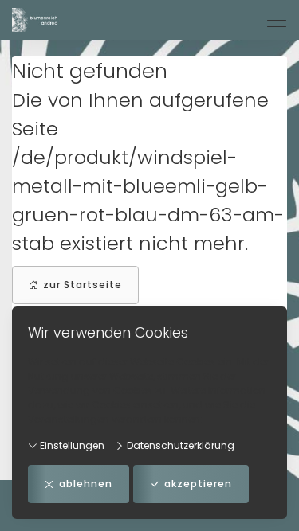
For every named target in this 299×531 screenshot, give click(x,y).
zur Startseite (82, 284)
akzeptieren (198, 483)
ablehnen (85, 483)
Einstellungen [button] (70, 445)
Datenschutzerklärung (179, 445)
